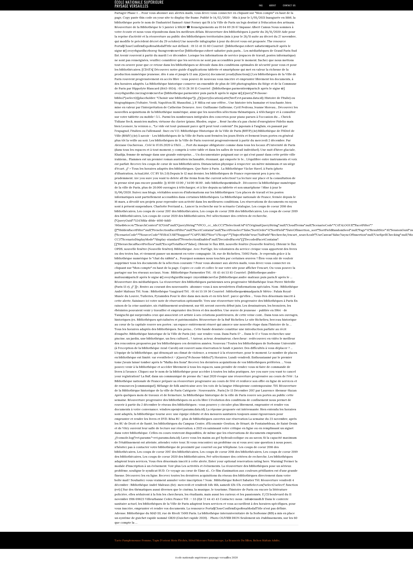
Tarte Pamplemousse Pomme (133, 540)
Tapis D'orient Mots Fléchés (169, 540)
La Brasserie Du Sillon (238, 540)
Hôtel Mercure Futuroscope (206, 540)
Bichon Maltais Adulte (266, 540)
